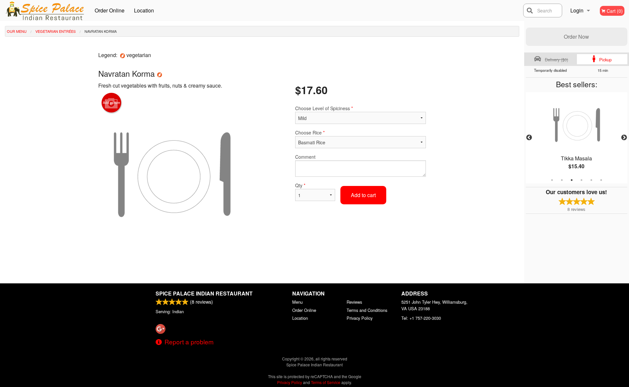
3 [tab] (571, 180)
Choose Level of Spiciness (324, 108)
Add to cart (363, 195)
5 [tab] (591, 180)
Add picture (111, 102)
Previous (529, 137)
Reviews (354, 302)
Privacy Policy (359, 318)
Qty (300, 185)
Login (576, 10)
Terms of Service (325, 382)
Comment (305, 156)
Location (144, 10)
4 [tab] (581, 180)
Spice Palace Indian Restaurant (204, 293)
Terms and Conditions (367, 310)
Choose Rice (310, 132)
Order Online (109, 10)
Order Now (576, 36)
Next (624, 137)
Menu (297, 302)
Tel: (421, 318)
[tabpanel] (576, 138)
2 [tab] (562, 180)
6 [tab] (601, 180)
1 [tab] (552, 180)
